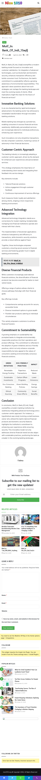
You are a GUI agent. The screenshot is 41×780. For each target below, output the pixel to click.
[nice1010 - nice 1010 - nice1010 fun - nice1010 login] (13, 2)
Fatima (7, 55)
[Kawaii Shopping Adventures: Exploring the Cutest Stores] (7, 701)
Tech (10, 38)
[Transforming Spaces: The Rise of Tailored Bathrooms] (7, 691)
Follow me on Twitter (11, 754)
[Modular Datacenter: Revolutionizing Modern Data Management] (11, 519)
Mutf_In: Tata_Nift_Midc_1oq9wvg (9, 549)
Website (4, 611)
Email (4, 603)
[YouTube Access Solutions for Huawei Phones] (7, 682)
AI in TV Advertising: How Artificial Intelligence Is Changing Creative (29, 528)
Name (4, 595)
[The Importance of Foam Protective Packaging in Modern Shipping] (7, 710)
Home (5, 38)
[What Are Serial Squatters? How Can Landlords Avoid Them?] (7, 673)
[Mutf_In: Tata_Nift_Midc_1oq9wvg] (11, 541)
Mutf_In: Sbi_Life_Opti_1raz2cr (27, 549)
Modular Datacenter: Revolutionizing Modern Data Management (11, 528)
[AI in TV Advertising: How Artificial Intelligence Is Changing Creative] (30, 519)
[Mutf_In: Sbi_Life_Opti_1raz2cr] (30, 541)
